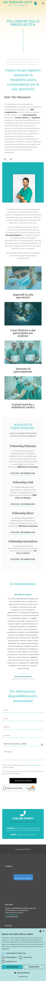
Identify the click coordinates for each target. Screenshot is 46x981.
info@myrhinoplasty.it (12, 915)
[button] (23, 972)
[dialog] (23, 954)
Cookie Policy (23, 977)
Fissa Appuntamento (23, 849)
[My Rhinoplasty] (20, 3)
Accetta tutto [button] (12, 967)
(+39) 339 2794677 (23, 818)
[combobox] (40, 931)
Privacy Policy (33, 765)
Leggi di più (5, 949)
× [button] (43, 931)
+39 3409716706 (11, 917)
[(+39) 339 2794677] (23, 813)
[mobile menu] (43, 3)
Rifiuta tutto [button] (34, 967)
